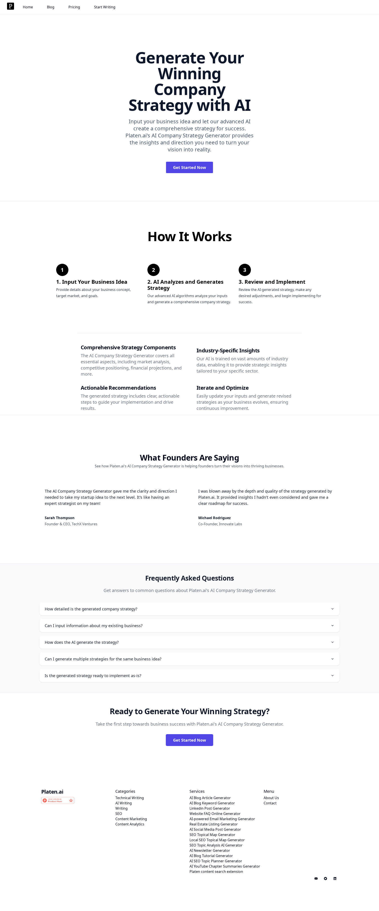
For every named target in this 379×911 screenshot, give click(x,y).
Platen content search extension (216, 871)
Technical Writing (129, 797)
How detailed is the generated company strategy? (91, 609)
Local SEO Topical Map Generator (217, 839)
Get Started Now (189, 167)
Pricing (74, 7)
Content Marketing (131, 818)
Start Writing (104, 7)
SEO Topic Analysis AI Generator (216, 845)
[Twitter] (325, 878)
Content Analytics (129, 824)
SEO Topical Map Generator (212, 834)
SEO (118, 813)
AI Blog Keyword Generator (212, 803)
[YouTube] (316, 878)
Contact (270, 803)
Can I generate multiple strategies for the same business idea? (103, 659)
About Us (271, 797)
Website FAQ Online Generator (215, 813)
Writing (121, 808)
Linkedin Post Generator (210, 808)
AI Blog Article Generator (210, 797)
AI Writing (123, 803)
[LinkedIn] (335, 878)
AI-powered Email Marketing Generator (222, 818)
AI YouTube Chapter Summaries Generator (225, 866)
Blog (50, 7)
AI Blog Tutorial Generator (211, 855)
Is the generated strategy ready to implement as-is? (93, 675)
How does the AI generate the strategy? (82, 642)
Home (28, 7)
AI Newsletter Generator (210, 850)
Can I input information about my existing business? (94, 625)
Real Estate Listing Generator (214, 824)
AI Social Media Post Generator (215, 829)
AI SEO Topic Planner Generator (216, 861)
